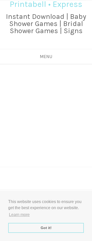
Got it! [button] (46, 228)
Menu (46, 56)
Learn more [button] (19, 214)
